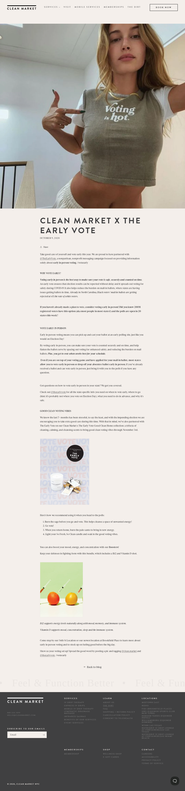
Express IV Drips (74, 706)
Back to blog (94, 667)
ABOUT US (108, 703)
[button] (52, 7)
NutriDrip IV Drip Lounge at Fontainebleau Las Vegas (158, 730)
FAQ (105, 709)
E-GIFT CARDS (111, 757)
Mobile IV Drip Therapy (79, 709)
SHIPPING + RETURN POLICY (119, 712)
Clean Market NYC (28, 784)
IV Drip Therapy (74, 703)
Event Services (74, 723)
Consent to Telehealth (118, 719)
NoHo (145, 706)
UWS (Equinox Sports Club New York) (158, 712)
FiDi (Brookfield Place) (157, 709)
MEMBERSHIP (71, 754)
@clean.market (129, 651)
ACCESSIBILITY (150, 757)
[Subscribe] (43, 735)
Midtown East (150, 703)
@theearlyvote (58, 392)
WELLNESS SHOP (112, 754)
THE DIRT (108, 706)
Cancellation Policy (116, 715)
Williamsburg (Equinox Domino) (156, 721)
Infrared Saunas (75, 717)
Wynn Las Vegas (152, 726)
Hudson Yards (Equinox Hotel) (157, 717)
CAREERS (147, 754)
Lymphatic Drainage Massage (77, 712)
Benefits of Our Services (80, 720)
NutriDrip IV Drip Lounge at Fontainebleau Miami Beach (158, 736)
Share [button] (45, 247)
